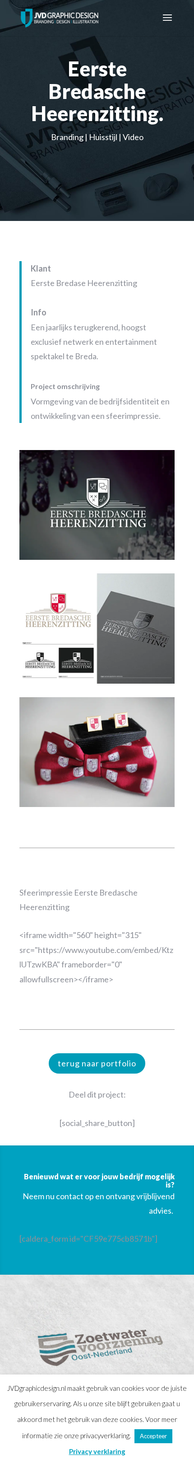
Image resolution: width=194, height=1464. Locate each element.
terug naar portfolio (97, 1063)
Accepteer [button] (153, 1436)
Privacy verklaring (97, 1451)
